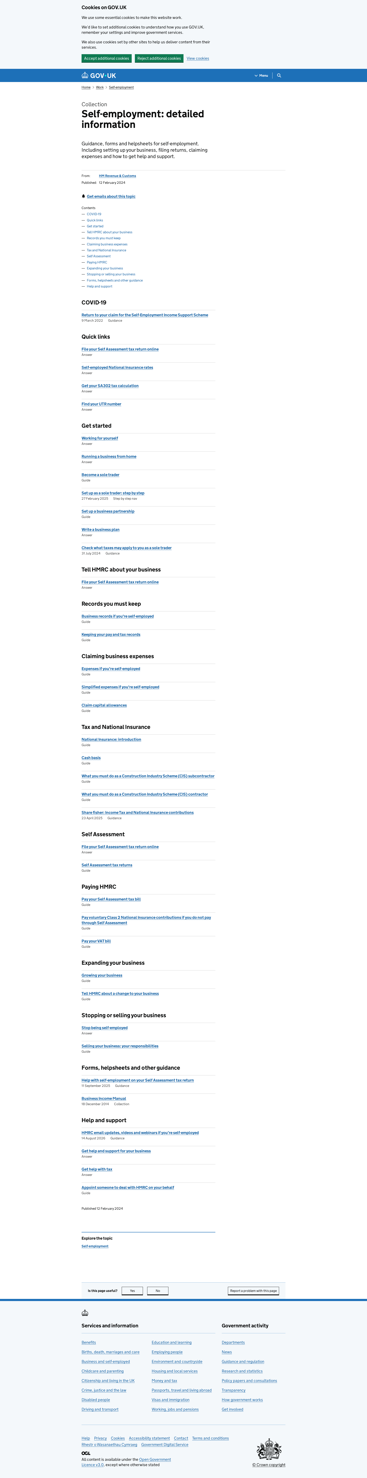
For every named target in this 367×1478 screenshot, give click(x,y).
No (162, 1291)
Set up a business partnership (108, 511)
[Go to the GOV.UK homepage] (99, 75)
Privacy (100, 1438)
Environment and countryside (177, 1361)
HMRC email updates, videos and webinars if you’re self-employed (140, 1132)
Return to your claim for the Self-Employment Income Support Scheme (145, 315)
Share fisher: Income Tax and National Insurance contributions (138, 812)
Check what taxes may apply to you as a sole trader (127, 547)
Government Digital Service (164, 1444)
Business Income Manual (104, 1098)
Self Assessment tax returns (107, 865)
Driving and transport (100, 1409)
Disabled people (96, 1399)
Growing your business (102, 975)
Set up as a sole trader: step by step (113, 493)
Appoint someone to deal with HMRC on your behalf (128, 1187)
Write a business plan (101, 529)
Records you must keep (104, 238)
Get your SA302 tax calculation (110, 385)
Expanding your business (105, 268)
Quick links (95, 220)
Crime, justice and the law (104, 1390)
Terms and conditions (210, 1438)
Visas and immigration (170, 1399)
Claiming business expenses (107, 244)
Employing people (167, 1351)
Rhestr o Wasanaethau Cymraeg (109, 1444)
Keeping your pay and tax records (111, 634)
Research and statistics (242, 1371)
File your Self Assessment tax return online (120, 349)
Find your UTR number (101, 404)
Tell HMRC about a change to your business (120, 993)
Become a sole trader (100, 474)
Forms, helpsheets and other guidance (115, 280)
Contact (181, 1438)
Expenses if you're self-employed (111, 668)
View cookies (198, 58)
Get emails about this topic (111, 196)
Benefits (89, 1342)
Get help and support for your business (116, 1150)
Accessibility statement (149, 1438)
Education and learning (172, 1342)
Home (86, 87)
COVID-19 (94, 214)
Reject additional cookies (159, 58)
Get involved (232, 1409)
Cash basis (91, 757)
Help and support (99, 286)
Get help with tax (97, 1169)
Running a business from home (109, 456)
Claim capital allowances (104, 705)
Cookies (118, 1438)
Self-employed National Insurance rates (117, 367)
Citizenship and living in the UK (108, 1380)
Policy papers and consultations (249, 1380)
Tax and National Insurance (106, 250)
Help (86, 1438)
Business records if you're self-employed (118, 616)
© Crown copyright (268, 1464)
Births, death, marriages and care (111, 1351)
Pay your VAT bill (96, 941)
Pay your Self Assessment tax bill (111, 899)
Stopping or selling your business (111, 274)
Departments (233, 1342)
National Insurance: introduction (111, 739)
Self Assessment (99, 256)
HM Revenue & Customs (117, 176)
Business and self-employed (106, 1361)
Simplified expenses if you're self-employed (120, 687)
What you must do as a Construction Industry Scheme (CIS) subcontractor (148, 776)
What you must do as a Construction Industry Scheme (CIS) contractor (145, 794)
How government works (242, 1399)
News (227, 1351)
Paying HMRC (97, 262)
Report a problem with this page (253, 1291)
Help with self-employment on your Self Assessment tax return (138, 1080)
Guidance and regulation (243, 1361)
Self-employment (121, 87)
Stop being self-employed (105, 1027)
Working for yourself (100, 438)
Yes (136, 1291)
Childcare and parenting (103, 1371)
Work (100, 87)
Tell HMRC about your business (109, 232)
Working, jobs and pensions (175, 1409)
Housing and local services (175, 1371)
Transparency (234, 1390)
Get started (95, 226)
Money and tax (164, 1380)
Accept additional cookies (106, 58)
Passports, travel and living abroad (182, 1390)
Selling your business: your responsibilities (120, 1046)
